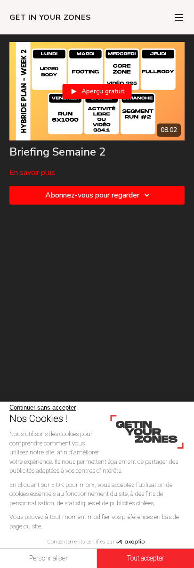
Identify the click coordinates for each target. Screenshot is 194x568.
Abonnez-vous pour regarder (92, 195)
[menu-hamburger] (179, 17)
